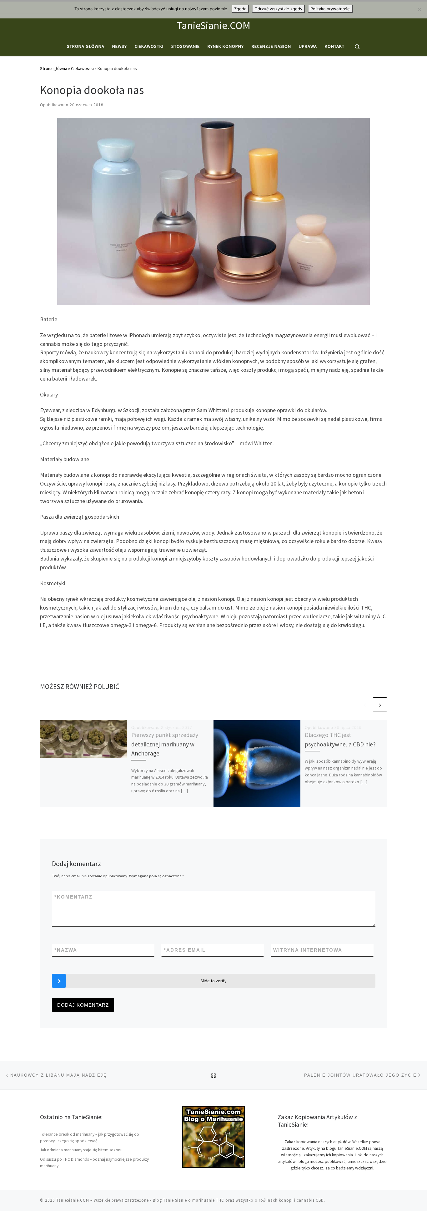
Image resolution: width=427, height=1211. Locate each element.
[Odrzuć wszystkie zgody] (419, 9)
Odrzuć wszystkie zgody (278, 8)
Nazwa (65, 950)
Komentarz (73, 897)
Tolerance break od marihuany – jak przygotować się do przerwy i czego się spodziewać (89, 1138)
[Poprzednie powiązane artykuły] (365, 704)
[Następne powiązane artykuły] (380, 704)
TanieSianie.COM (72, 1200)
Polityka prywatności (330, 8)
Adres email (185, 950)
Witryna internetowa (307, 950)
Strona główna (53, 68)
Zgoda (240, 8)
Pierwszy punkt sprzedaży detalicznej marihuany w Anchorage (164, 744)
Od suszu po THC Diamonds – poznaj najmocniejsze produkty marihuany (94, 1163)
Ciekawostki (82, 68)
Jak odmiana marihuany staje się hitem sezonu (81, 1150)
